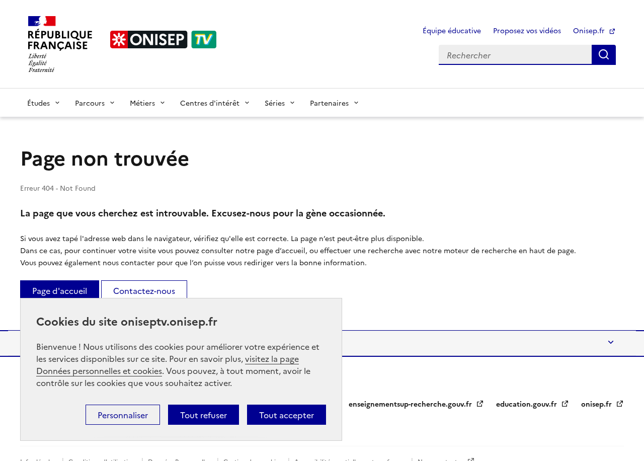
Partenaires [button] (329, 103)
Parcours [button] (90, 103)
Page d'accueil (59, 290)
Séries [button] (275, 103)
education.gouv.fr (527, 404)
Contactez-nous (144, 290)
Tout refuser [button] (203, 414)
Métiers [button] (142, 103)
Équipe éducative (452, 30)
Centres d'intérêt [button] (209, 103)
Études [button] (38, 103)
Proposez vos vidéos (527, 30)
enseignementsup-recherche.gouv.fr (411, 404)
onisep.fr (597, 404)
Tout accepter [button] (286, 414)
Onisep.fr (590, 30)
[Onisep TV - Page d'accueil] (163, 39)
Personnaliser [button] (123, 414)
